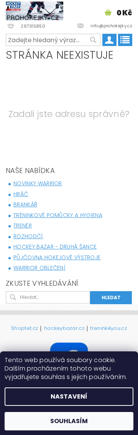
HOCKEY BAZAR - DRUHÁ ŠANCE (55, 246)
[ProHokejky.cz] (34, 10)
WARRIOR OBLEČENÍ (39, 268)
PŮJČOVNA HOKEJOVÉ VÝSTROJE (56, 257)
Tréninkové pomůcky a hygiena (57, 215)
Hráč (20, 194)
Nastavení (69, 396)
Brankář (25, 204)
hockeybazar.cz (64, 329)
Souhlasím (69, 421)
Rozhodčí (28, 236)
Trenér (22, 225)
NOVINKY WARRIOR (37, 183)
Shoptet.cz (24, 329)
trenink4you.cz (108, 329)
